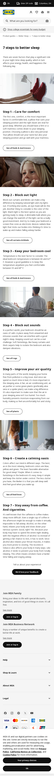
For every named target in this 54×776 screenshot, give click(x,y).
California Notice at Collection (25, 751)
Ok (27, 768)
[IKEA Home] (8, 12)
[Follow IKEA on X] (25, 713)
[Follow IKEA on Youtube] (31, 713)
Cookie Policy (10, 754)
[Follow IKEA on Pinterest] (18, 713)
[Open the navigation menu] (48, 12)
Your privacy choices (27, 760)
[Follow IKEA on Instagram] (12, 713)
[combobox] (24, 20)
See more (7, 610)
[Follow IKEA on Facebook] (5, 713)
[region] (27, 751)
